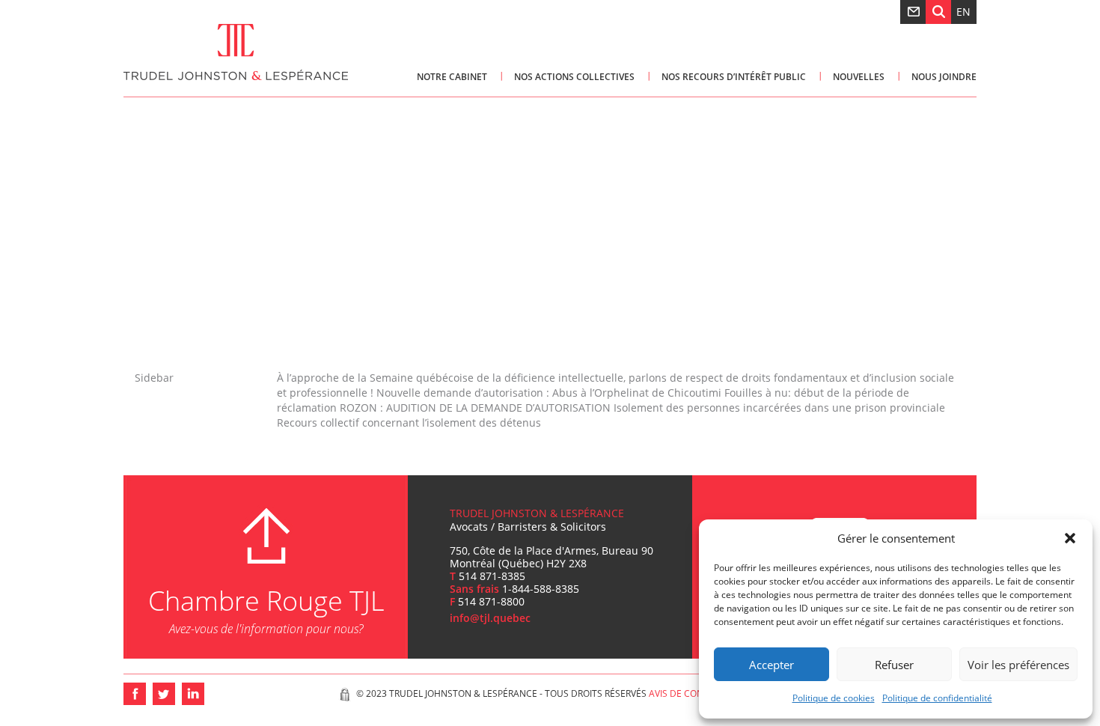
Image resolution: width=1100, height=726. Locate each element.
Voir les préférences (1018, 664)
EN (963, 11)
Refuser (894, 664)
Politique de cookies (833, 698)
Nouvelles (858, 76)
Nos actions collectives (574, 76)
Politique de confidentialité (937, 698)
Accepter (771, 664)
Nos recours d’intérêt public (733, 76)
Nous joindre (944, 76)
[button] (1070, 538)
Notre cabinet (452, 76)
